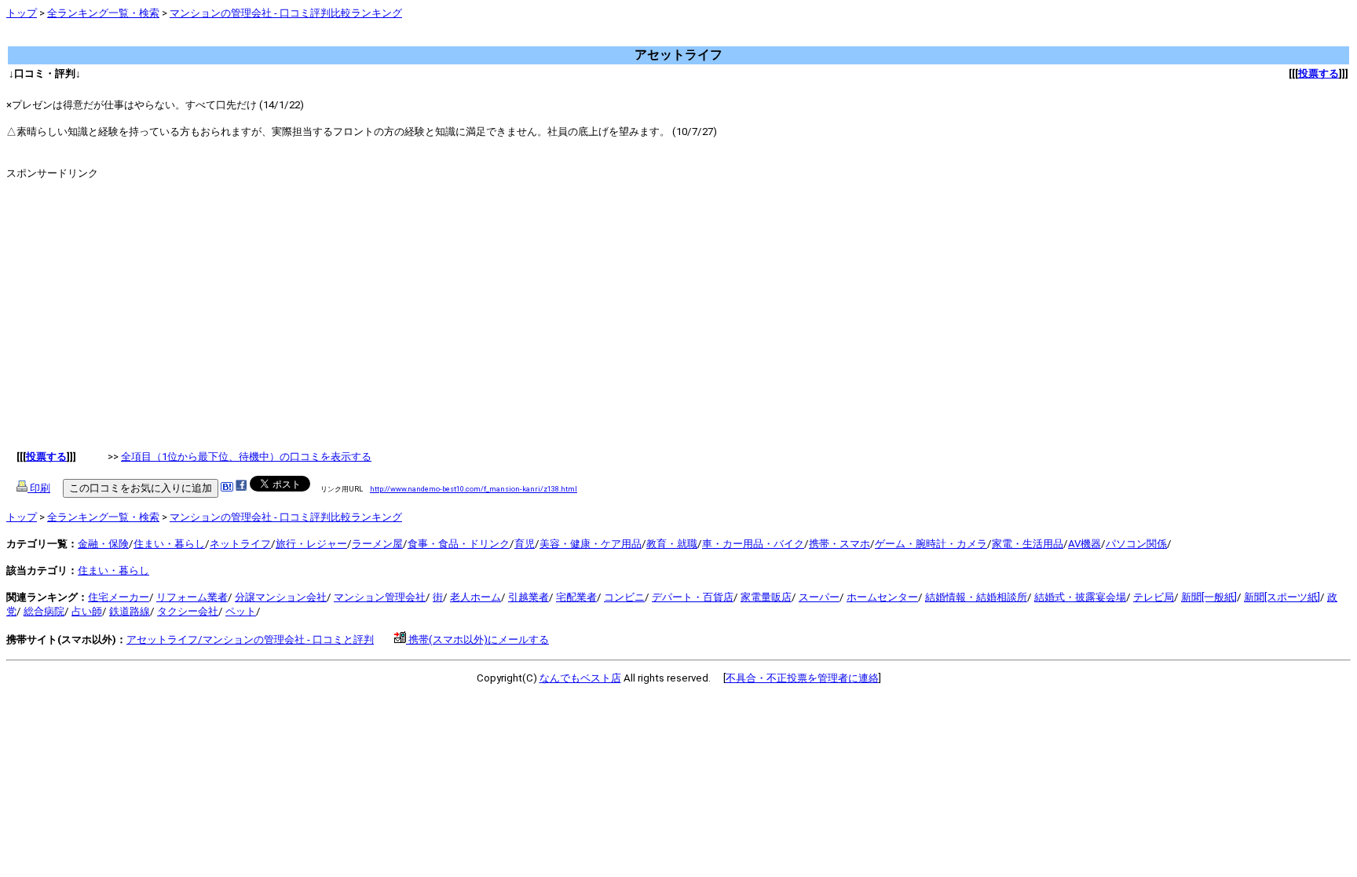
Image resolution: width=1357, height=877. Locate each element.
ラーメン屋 (377, 544)
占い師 (86, 611)
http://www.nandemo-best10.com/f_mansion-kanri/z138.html (473, 488)
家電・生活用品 (1027, 544)
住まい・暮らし (169, 544)
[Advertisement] (292, 39)
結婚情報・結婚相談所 (976, 597)
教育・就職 (671, 544)
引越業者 (528, 597)
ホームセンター (882, 597)
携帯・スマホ (839, 544)
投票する (1318, 73)
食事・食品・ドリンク (459, 544)
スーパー (819, 597)
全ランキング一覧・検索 (103, 13)
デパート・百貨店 (692, 597)
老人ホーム (475, 597)
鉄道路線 (129, 611)
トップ (21, 13)
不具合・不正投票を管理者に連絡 (802, 678)
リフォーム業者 (192, 597)
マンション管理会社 (380, 597)
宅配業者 (576, 597)
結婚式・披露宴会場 (1080, 597)
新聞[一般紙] (1209, 597)
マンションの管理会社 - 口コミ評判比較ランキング (286, 13)
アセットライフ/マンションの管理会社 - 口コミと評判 (250, 639)
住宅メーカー (118, 597)
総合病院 (44, 611)
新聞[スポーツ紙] (1282, 597)
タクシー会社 (187, 611)
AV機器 (1084, 544)
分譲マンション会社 (281, 597)
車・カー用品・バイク (753, 544)
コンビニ (624, 597)
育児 (524, 544)
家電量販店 (766, 597)
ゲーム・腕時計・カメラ (931, 544)
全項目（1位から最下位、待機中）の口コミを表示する (246, 456)
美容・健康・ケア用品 (591, 544)
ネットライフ (240, 544)
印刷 (38, 488)
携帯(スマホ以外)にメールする (477, 639)
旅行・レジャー (311, 544)
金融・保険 (103, 544)
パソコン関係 (1136, 544)
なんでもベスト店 (580, 678)
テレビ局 (1153, 597)
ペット (240, 611)
